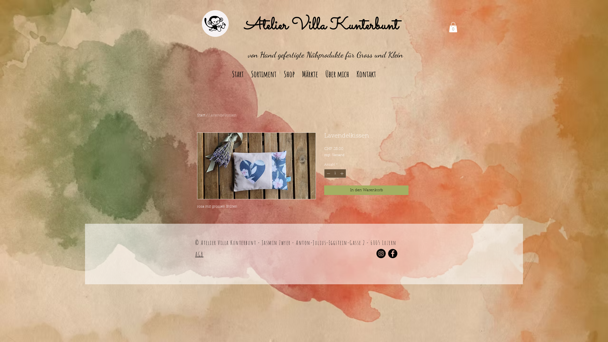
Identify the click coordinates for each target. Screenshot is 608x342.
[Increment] (342, 173)
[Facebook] (392, 253)
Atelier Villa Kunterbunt (322, 26)
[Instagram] (381, 253)
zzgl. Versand (334, 155)
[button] (453, 27)
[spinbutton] (335, 173)
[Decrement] (328, 173)
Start (201, 115)
